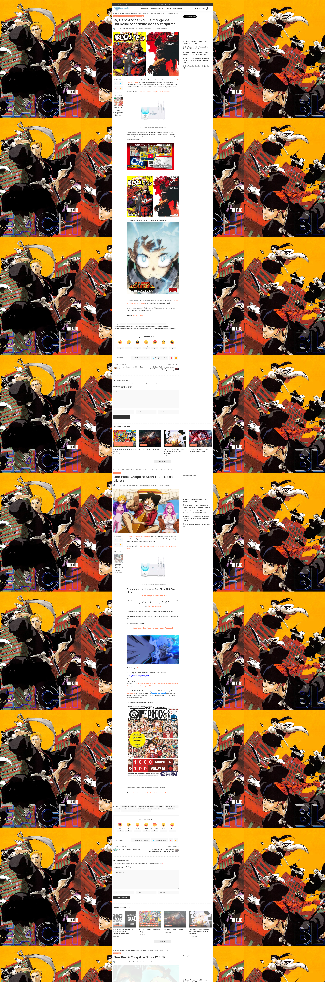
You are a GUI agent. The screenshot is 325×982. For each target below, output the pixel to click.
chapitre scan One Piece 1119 (146, 806)
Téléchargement (154, 606)
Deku (154, 324)
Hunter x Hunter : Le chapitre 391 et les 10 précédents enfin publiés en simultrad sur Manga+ (118, 112)
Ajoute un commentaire (161, 28)
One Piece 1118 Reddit (153, 808)
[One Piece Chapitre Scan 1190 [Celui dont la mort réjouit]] (200, 438)
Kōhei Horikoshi (151, 326)
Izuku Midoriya (140, 326)
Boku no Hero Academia (143, 324)
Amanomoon (141, 668)
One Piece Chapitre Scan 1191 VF (149, 449)
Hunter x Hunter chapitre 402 (141, 686)
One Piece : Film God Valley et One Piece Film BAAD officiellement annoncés (123, 931)
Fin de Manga (161, 324)
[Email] (120, 88)
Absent (123, 324)
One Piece (129, 443)
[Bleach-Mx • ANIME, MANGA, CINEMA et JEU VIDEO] (121, 8)
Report (173, 328)
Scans (117, 445)
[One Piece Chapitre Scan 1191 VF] (150, 438)
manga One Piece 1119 (120, 808)
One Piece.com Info (139, 793)
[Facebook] (116, 83)
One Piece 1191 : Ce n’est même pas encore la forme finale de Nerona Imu (174, 451)
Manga (116, 16)
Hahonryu (125, 28)
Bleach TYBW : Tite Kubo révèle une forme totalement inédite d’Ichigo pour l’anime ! (196, 60)
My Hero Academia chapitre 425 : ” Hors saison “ (155, 92)
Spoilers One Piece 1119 (144, 811)
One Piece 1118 (141, 808)
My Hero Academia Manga (161, 328)
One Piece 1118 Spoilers (168, 808)
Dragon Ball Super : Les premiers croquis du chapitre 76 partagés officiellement (118, 568)
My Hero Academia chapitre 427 (143, 328)
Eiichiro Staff (164, 793)
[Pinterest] (116, 88)
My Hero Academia (125, 16)
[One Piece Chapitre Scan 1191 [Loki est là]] (124, 438)
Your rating (116, 387)
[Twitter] (120, 83)
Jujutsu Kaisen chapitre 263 (142, 684)
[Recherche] (210, 8)
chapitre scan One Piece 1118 (129, 806)
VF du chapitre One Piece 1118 (154, 596)
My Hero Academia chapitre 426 (123, 328)
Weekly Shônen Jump (137, 16)
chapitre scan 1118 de (139, 537)
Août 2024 (131, 324)
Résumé (117, 811)
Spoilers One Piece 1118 (129, 811)
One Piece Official (153, 793)
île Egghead (160, 806)
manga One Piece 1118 (172, 806)
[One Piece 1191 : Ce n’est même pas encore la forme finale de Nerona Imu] (175, 438)
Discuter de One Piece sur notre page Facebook (153, 628)
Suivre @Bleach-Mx (189, 475)
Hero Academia (138, 315)
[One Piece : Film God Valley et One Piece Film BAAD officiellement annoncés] (124, 919)
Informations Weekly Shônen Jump (124, 326)
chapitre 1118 (131, 693)
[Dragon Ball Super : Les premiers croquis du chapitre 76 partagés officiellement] (118, 558)
